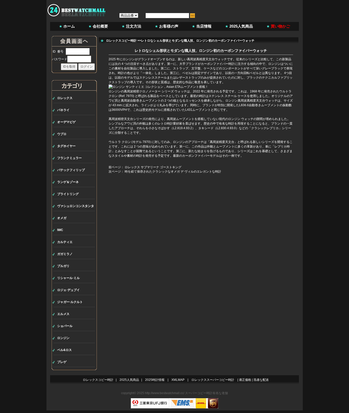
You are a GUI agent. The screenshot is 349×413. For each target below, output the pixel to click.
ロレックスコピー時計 (121, 40)
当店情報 (204, 26)
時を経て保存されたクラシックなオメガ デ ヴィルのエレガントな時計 (173, 171)
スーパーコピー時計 (199, 393)
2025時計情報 (155, 380)
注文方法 (133, 26)
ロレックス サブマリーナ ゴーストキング (153, 167)
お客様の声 (168, 26)
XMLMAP (177, 380)
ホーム (69, 26)
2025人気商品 (241, 26)
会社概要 (100, 26)
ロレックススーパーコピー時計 (212, 380)
